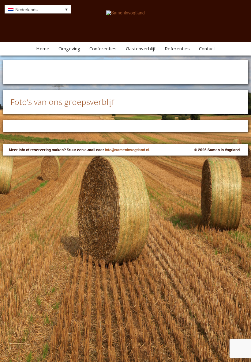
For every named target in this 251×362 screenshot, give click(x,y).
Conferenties (103, 48)
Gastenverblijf (140, 48)
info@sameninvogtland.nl (127, 149)
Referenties (177, 48)
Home (42, 48)
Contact (207, 48)
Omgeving (69, 48)
